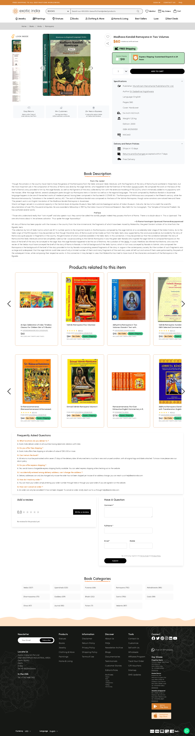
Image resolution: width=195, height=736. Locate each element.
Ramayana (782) (122, 588)
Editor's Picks (111, 670)
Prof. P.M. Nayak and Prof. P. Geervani (175, 333)
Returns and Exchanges (134, 154)
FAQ (180, 2)
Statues (62, 639)
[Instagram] (166, 639)
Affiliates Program (136, 657)
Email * (107, 541)
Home (24, 26)
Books (32, 26)
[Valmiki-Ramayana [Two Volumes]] (82, 321)
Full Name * (108, 526)
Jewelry (62, 648)
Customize (133, 643)
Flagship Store (157, 660)
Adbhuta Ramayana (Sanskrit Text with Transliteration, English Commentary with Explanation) (173, 409)
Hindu (39, 26)
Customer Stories (113, 666)
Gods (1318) (151, 597)
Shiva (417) (27, 606)
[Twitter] (158, 639)
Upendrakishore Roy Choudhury (35, 330)
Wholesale (133, 652)
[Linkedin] (170, 639)
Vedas (126, 242)
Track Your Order (136, 661)
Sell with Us (133, 648)
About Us (109, 639)
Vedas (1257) (28, 588)
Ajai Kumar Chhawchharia (125, 330)
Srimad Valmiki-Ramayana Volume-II (82, 407)
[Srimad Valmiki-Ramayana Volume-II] (82, 403)
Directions (155, 670)
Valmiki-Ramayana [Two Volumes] (81, 325)
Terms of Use (144, 556)
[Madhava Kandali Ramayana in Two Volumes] (16, 46)
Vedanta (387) (121, 606)
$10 (122, 59)
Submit (115, 561)
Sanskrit (135, 187)
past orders (94, 483)
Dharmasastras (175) (31, 597)
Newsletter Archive (114, 648)
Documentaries (112, 657)
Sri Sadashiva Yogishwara (142, 91)
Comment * (109, 505)
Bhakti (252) (90, 597)
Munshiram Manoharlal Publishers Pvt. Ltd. (153, 86)
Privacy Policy (156, 556)
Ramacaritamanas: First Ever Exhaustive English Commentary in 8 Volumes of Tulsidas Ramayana (128, 409)
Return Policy (88, 643)
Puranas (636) (90, 588)
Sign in (156, 2)
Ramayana (49, 26)
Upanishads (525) (61, 588)
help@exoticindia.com (134, 475)
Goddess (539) (59, 597)
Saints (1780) (121, 597)
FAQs (107, 643)
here (75, 483)
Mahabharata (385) (154, 588)
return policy (22, 461)
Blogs (108, 652)
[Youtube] (175, 639)
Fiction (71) (89, 606)
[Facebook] (153, 639)
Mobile (132, 541)
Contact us (169, 2)
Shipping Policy (89, 652)
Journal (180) (59, 606)
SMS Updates (134, 675)
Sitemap (132, 670)
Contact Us (133, 639)
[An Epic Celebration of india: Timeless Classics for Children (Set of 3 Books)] (36, 321)
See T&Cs (33, 116)
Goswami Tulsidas (121, 412)
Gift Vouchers (134, 666)
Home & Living (66, 661)
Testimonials (111, 661)
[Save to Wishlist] (108, 37)
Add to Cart (157, 71)
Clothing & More (66, 652)
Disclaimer (87, 639)
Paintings (63, 657)
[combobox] (103, 11)
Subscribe (46, 640)
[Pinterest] (162, 639)
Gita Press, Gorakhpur (83, 333)
